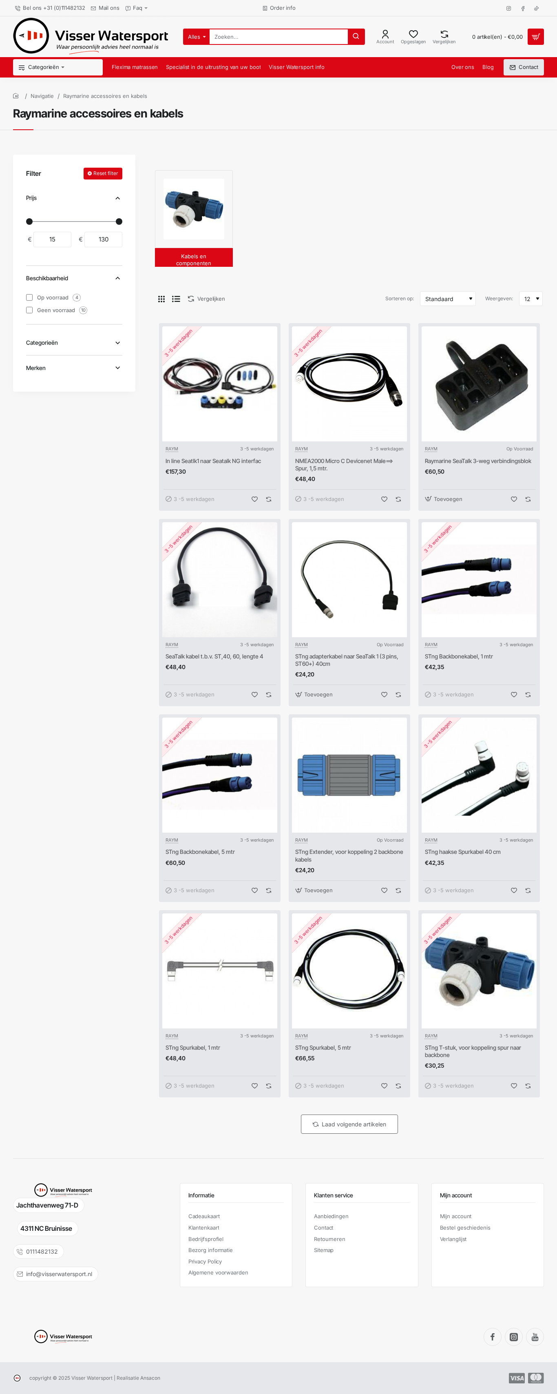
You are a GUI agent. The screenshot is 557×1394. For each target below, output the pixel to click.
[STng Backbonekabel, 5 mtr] (219, 775)
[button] (255, 499)
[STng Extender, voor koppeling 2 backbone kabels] (349, 775)
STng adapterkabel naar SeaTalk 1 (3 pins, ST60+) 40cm (346, 660)
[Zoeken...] (356, 36)
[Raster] (161, 298)
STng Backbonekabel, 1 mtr (459, 656)
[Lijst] (176, 298)
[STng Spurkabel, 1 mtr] (219, 970)
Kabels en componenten (193, 259)
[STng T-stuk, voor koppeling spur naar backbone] (479, 970)
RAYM (172, 448)
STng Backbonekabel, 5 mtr (200, 851)
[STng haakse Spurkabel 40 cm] (479, 775)
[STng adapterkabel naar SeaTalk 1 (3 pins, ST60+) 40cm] (349, 579)
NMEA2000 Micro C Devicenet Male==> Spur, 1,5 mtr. (344, 464)
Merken (36, 367)
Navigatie (42, 96)
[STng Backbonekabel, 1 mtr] (479, 579)
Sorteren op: (399, 298)
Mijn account (456, 1195)
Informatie (201, 1195)
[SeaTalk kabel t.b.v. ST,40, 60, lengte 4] (219, 579)
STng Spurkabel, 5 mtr (323, 1047)
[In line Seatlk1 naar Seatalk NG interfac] (219, 383)
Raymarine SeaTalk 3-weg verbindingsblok (478, 460)
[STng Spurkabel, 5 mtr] (349, 970)
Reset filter (105, 173)
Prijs (31, 197)
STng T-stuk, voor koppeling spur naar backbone (473, 1051)
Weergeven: (499, 298)
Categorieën (42, 342)
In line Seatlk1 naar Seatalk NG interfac (213, 460)
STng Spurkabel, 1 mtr (193, 1047)
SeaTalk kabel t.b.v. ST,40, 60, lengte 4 (214, 656)
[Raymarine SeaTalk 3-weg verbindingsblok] (479, 383)
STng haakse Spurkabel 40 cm (463, 851)
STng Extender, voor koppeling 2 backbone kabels (349, 855)
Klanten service (333, 1195)
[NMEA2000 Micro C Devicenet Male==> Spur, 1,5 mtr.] (349, 383)
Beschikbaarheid (47, 278)
